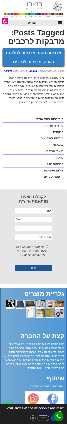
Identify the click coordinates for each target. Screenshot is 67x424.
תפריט (32, 22)
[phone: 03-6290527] (58, 416)
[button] (5, 21)
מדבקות (8, 70)
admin (33, 70)
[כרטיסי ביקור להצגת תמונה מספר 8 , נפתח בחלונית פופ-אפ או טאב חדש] (50, 314)
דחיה (43, 418)
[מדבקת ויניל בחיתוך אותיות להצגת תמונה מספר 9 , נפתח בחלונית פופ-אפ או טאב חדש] (40, 314)
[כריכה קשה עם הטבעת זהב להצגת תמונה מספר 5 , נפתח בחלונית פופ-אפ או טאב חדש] (20, 304)
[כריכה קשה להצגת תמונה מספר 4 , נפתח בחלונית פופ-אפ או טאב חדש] (30, 304)
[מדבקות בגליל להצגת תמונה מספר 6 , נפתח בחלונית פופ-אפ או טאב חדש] (10, 304)
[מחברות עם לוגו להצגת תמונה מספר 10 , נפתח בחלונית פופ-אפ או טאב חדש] (30, 314)
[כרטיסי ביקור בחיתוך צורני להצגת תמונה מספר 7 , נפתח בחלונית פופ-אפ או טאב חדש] (59, 314)
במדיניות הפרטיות (46, 411)
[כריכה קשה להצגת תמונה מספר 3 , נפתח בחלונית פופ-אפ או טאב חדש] (40, 304)
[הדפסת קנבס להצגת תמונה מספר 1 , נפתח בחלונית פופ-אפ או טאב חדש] (59, 304)
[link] (53, 399)
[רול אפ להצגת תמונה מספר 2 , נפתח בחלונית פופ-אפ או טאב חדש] (50, 304)
